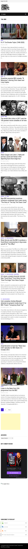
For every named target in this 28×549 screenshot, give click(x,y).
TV (4, 76)
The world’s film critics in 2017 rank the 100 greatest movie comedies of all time (14, 119)
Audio (2, 343)
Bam (9, 547)
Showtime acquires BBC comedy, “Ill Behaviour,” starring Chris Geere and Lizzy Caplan (12, 80)
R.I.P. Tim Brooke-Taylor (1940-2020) (12, 42)
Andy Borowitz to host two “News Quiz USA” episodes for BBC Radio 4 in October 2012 (13, 348)
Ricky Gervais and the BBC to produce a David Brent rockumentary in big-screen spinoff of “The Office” (14, 242)
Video (8, 196)
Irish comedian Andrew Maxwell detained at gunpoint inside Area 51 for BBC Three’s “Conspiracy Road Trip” (13, 303)
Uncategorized (10, 238)
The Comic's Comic (13, 545)
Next (9, 409)
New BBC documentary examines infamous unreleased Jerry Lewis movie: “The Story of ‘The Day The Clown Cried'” (14, 200)
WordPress (3, 547)
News (2, 40)
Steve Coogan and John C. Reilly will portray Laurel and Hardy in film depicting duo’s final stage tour (12, 157)
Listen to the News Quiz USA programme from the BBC (10, 389)
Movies (2, 116)
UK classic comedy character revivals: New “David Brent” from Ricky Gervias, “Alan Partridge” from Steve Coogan (13, 278)
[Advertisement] (10, 422)
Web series (16, 274)
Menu (4, 14)
